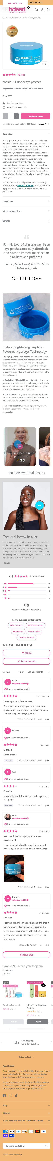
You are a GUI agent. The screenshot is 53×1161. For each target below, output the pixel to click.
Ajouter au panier (36, 116)
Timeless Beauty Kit (11, 1005)
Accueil (5, 18)
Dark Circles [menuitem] (34, 631)
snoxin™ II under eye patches (30, 18)
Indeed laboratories (15, 1154)
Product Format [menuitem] (26, 637)
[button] (49, 10)
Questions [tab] (24, 645)
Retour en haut (25, 1057)
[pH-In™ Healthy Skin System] (37, 990)
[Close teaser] (28, 7)
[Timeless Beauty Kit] (13, 990)
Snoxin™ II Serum (25, 185)
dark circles (14, 18)
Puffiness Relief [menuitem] (35, 625)
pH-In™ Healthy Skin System (36, 1006)
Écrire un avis (28, 662)
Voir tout (6, 974)
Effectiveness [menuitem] (16, 625)
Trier (21, 672)
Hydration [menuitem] (18, 631)
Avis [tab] (8, 645)
